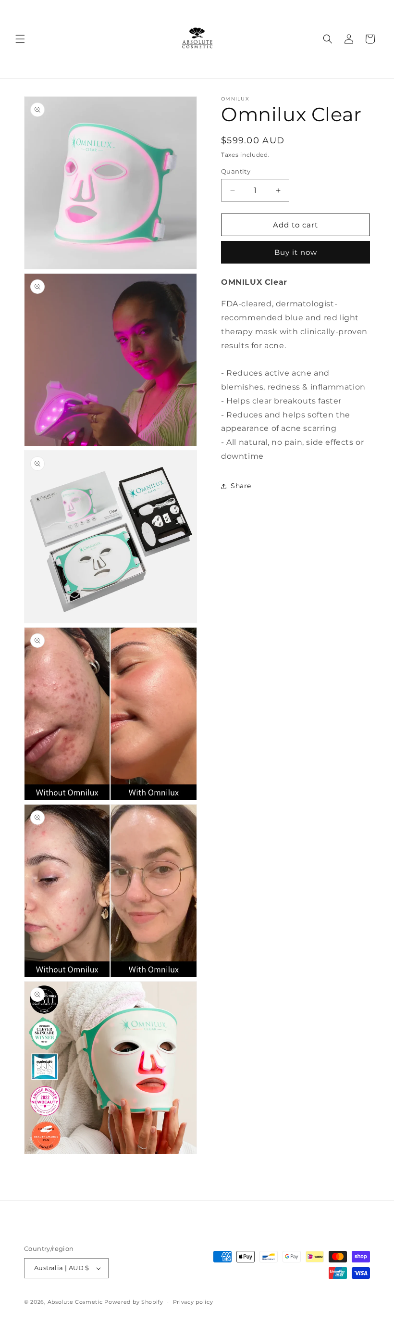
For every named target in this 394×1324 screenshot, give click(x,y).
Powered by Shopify (133, 1302)
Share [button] (241, 485)
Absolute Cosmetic (75, 1302)
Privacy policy (193, 1302)
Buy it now (295, 252)
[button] (20, 39)
